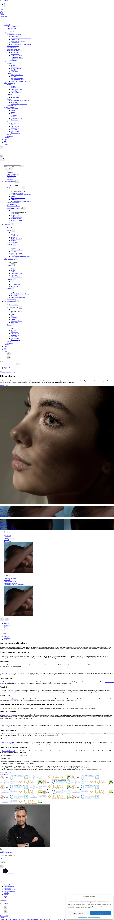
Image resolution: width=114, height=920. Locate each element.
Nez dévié (3, 515)
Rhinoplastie (7, 888)
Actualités (6, 893)
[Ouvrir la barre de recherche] (1, 147)
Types (5, 627)
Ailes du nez (3, 510)
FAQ (5, 897)
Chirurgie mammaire (9, 886)
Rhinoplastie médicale (6, 522)
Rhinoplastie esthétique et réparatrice (10, 529)
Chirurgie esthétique (9, 889)
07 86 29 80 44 (4, 1)
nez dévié (13, 690)
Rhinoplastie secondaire (6, 527)
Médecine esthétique (9, 891)
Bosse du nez (3, 511)
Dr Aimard (7, 885)
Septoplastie (3, 524)
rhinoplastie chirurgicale (8, 751)
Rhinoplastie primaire (6, 525)
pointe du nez (14, 699)
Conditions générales (45, 919)
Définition (6, 623)
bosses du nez (6, 673)
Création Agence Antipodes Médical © (11, 919)
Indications (7, 625)
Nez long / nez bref (5, 513)
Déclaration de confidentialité (94, 917)
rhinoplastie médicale (8, 715)
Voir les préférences (78, 913)
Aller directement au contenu (8, 372)
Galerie (6, 894)
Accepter (100, 913)
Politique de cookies (82, 917)
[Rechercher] (22, 166)
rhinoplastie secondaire (8, 742)
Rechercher (3, 362)
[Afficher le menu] (2, 159)
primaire (15, 734)
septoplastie (5, 725)
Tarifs (5, 896)
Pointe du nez (4, 516)
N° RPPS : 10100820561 (58, 919)
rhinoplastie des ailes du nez (72, 665)
